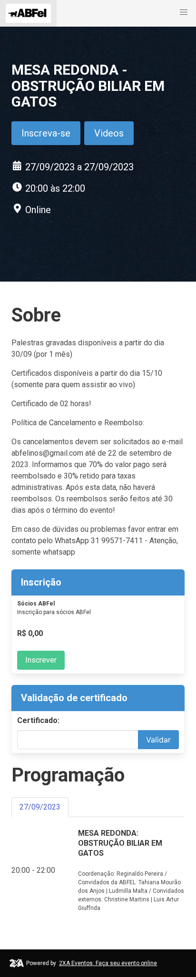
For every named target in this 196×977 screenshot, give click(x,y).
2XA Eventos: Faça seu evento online (108, 963)
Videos (109, 133)
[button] (183, 12)
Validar (158, 739)
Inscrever (41, 659)
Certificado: (38, 720)
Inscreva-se (45, 133)
